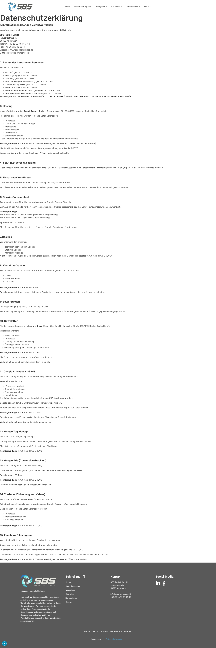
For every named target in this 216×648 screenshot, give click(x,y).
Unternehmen (132, 6)
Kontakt (147, 6)
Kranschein (116, 6)
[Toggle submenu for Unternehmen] (139, 6)
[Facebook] (164, 583)
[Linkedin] (158, 583)
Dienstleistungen (82, 6)
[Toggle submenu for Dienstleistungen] (91, 6)
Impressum (96, 639)
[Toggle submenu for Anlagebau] (106, 6)
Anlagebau (100, 6)
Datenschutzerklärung (115, 639)
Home (67, 6)
